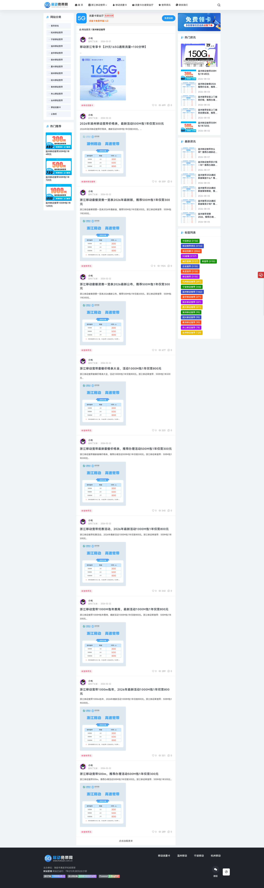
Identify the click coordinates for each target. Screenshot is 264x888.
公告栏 (54, 114)
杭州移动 (216, 855)
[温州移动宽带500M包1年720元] (58, 166)
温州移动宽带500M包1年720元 (58, 178)
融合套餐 (190, 261)
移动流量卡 (121, 5)
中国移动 (190, 241)
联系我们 (183, 5)
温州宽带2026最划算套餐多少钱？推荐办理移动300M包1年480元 (208, 203)
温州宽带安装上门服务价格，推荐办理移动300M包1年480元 (207, 98)
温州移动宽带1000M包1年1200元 (58, 204)
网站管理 (47, 871)
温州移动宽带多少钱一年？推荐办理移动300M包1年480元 (207, 164)
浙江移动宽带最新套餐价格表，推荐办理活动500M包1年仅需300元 (126, 449)
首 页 (80, 5)
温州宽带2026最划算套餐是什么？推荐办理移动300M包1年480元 (208, 177)
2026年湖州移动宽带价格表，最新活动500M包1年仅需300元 (122, 123)
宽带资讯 (166, 5)
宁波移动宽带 (57, 39)
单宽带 (208, 261)
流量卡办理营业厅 (144, 5)
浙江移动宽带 (98, 5)
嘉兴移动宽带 (57, 66)
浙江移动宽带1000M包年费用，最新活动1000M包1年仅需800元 (124, 609)
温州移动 (182, 855)
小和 (90, 38)
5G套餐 (189, 256)
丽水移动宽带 (57, 60)
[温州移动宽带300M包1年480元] (58, 140)
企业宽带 (190, 266)
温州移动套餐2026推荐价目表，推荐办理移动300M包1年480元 (207, 85)
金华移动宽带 (57, 53)
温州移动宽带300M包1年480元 (58, 153)
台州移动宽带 (57, 100)
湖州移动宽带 (89, 182)
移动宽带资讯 (192, 246)
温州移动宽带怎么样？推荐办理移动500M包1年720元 (206, 151)
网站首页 (86, 29)
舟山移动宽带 (57, 94)
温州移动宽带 (57, 46)
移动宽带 (190, 276)
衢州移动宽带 (57, 87)
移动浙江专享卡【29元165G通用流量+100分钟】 (114, 47)
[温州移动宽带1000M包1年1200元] (58, 192)
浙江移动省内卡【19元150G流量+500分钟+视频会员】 (199, 62)
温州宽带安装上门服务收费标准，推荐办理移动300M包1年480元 (207, 111)
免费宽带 (190, 271)
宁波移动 (199, 855)
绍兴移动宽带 (57, 80)
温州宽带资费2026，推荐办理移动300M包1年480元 (207, 215)
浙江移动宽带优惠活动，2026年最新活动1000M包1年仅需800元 (124, 529)
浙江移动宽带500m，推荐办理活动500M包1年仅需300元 (119, 774)
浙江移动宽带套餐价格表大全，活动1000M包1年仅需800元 (120, 368)
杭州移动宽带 (57, 32)
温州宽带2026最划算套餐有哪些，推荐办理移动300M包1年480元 (208, 190)
